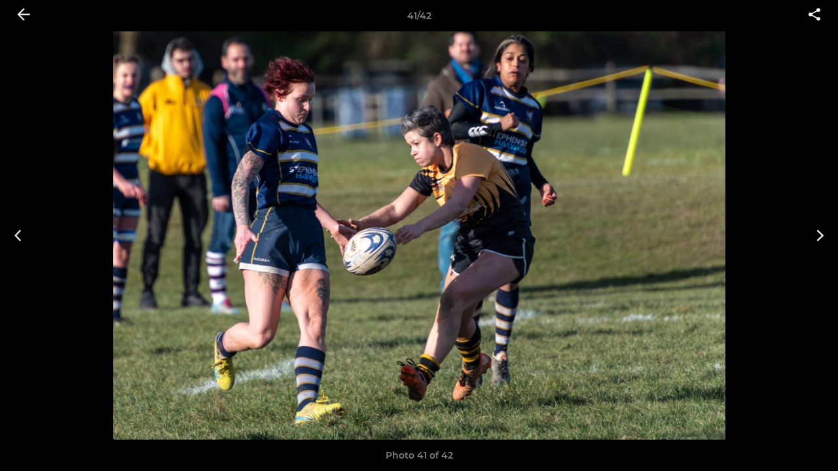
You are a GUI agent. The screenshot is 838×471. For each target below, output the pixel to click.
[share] (814, 16)
